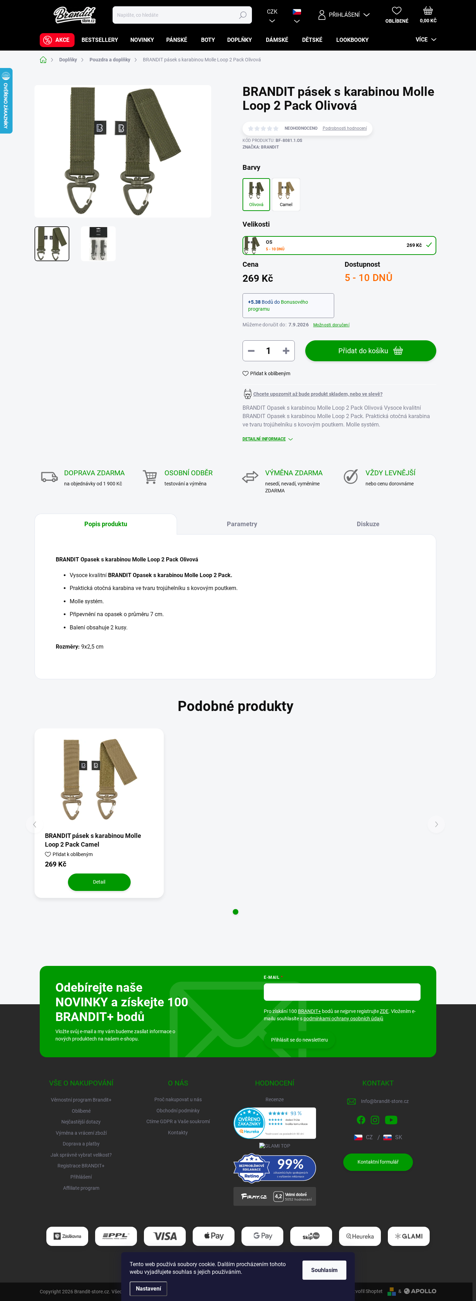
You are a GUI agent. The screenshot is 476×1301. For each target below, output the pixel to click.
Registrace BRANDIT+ (81, 1165)
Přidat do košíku (363, 351)
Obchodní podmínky (178, 1110)
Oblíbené (81, 1111)
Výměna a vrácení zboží (81, 1133)
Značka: (261, 147)
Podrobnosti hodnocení (345, 128)
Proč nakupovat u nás (178, 1099)
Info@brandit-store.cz (385, 1101)
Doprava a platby (81, 1144)
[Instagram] (375, 1119)
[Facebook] (361, 1119)
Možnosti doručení (331, 325)
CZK (272, 11)
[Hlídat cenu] (313, 394)
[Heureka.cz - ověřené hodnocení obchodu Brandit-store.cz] (274, 1123)
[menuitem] (57, 40)
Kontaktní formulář (378, 1162)
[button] (235, 912)
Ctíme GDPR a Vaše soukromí (178, 1121)
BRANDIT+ (309, 1011)
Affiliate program (81, 1188)
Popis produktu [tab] (105, 524)
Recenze (275, 1099)
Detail (99, 882)
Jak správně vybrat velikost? (81, 1155)
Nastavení (148, 1288)
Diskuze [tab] (368, 524)
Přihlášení (81, 1177)
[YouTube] (391, 1119)
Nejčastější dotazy (81, 1122)
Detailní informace (264, 439)
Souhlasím (324, 1270)
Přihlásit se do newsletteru (299, 1040)
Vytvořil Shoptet (365, 1291)
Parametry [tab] (242, 524)
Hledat (243, 15)
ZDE (384, 1011)
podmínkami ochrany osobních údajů (343, 1018)
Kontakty (178, 1132)
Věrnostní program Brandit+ (81, 1100)
